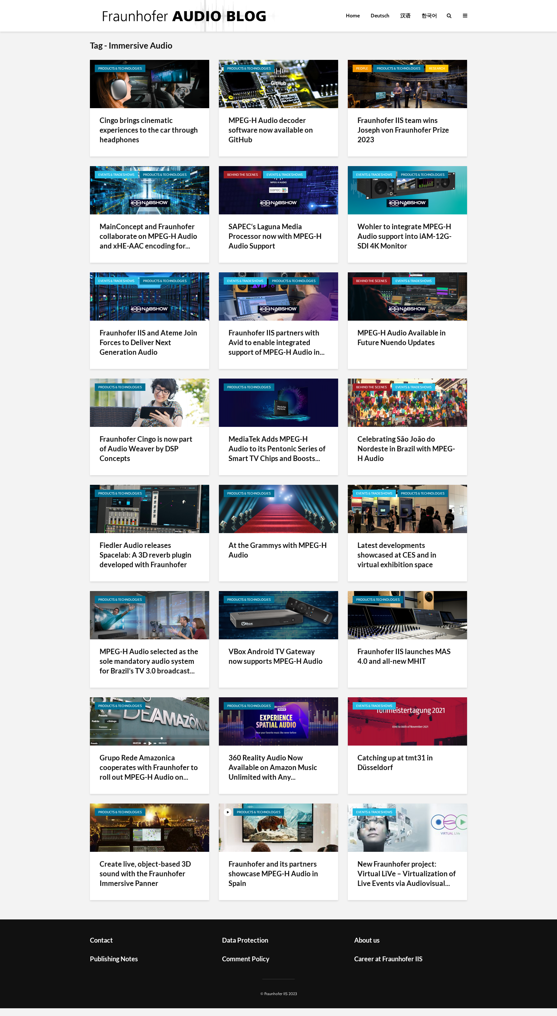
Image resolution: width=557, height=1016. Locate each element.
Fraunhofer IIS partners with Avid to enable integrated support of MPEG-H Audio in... (277, 342)
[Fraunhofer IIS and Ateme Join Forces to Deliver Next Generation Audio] (149, 296)
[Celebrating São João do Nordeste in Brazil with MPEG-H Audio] (407, 402)
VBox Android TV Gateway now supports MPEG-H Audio (276, 656)
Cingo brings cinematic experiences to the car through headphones (149, 130)
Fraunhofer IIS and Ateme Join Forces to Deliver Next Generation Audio (148, 342)
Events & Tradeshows (116, 175)
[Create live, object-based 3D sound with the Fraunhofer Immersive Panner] (149, 827)
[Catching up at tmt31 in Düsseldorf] (407, 721)
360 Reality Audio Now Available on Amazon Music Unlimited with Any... (273, 767)
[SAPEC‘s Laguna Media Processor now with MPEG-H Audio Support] (278, 190)
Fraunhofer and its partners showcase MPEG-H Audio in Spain (273, 874)
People (362, 68)
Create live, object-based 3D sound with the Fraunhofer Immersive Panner (145, 874)
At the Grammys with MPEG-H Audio (278, 550)
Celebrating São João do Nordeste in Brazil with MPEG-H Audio (406, 449)
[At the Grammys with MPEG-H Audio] (278, 508)
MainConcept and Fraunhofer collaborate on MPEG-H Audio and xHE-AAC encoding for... (148, 236)
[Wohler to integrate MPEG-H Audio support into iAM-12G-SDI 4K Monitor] (407, 190)
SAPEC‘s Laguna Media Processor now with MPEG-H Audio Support (275, 236)
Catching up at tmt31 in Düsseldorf (395, 762)
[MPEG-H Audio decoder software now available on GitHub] (278, 83)
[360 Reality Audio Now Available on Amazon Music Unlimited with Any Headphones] (278, 721)
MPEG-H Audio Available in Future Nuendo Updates (401, 337)
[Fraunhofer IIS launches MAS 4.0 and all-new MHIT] (407, 615)
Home (353, 16)
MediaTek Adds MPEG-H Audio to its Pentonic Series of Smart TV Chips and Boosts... (277, 449)
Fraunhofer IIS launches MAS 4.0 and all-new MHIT (404, 656)
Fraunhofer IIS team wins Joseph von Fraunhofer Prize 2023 (403, 130)
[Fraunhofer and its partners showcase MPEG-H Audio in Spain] (278, 827)
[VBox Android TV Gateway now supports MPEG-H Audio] (278, 615)
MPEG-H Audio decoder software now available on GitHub (271, 130)
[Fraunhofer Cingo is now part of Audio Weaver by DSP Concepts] (149, 402)
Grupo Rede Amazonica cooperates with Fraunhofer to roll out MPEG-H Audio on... (149, 767)
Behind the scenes (242, 175)
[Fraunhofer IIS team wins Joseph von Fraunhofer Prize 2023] (407, 83)
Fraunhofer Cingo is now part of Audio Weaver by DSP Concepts (146, 449)
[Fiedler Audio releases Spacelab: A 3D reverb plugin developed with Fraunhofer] (149, 508)
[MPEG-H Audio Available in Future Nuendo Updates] (407, 296)
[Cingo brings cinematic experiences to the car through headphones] (149, 83)
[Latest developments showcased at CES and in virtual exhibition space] (407, 508)
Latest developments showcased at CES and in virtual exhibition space (396, 555)
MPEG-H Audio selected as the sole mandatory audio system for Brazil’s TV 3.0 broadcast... (149, 661)
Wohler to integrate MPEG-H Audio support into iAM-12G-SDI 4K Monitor (404, 236)
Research (437, 68)
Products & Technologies (120, 68)
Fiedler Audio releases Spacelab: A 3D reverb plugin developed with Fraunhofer (145, 555)
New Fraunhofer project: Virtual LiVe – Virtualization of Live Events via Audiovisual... (406, 874)
